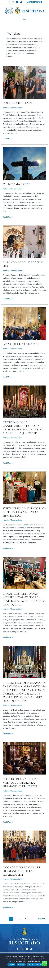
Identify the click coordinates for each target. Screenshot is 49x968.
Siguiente (43, 918)
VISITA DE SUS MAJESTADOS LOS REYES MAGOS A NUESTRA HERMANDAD (24, 512)
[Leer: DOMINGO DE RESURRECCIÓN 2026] (24, 241)
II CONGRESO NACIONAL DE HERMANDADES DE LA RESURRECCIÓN (22, 871)
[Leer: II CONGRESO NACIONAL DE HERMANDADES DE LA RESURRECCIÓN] (24, 846)
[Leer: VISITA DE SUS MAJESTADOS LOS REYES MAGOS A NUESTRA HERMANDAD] (24, 487)
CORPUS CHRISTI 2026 (17, 103)
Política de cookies (35, 965)
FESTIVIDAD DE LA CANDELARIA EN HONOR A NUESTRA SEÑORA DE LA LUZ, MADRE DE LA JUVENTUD (23, 427)
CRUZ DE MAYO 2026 (16, 184)
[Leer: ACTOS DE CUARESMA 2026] (24, 323)
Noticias (6, 107)
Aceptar (11, 965)
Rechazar (21, 965)
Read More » (8, 138)
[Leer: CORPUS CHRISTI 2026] (24, 82)
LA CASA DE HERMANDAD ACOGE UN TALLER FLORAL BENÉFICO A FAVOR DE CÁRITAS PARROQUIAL (24, 599)
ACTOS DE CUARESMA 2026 (21, 344)
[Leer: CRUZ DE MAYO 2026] (24, 163)
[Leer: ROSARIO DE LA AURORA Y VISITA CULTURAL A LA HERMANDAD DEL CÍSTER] (24, 758)
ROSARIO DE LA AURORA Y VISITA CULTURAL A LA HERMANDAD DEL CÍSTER (21, 782)
